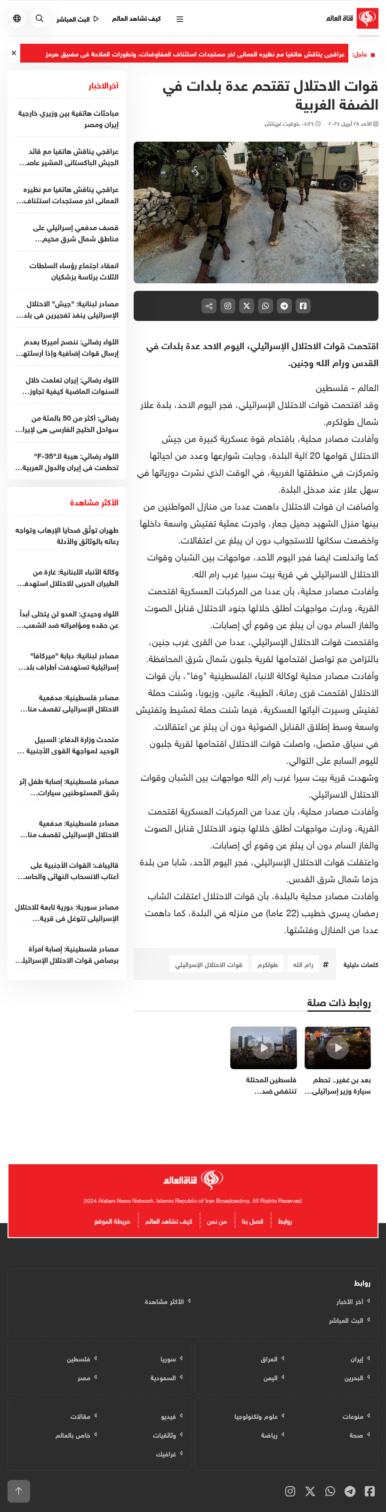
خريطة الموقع (112, 1220)
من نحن (217, 1220)
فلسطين (332, 386)
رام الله (303, 963)
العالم (366, 386)
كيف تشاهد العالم (136, 17)
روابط (285, 1220)
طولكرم (267, 963)
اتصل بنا (252, 1220)
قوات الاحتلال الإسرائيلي (208, 963)
